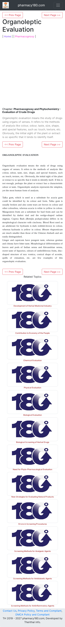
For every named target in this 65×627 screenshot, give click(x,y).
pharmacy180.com (31, 5)
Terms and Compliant (49, 610)
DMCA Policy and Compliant (32, 614)
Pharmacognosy (24, 36)
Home (7, 36)
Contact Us (9, 610)
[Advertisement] (32, 72)
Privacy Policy (26, 610)
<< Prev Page (12, 15)
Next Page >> (52, 15)
